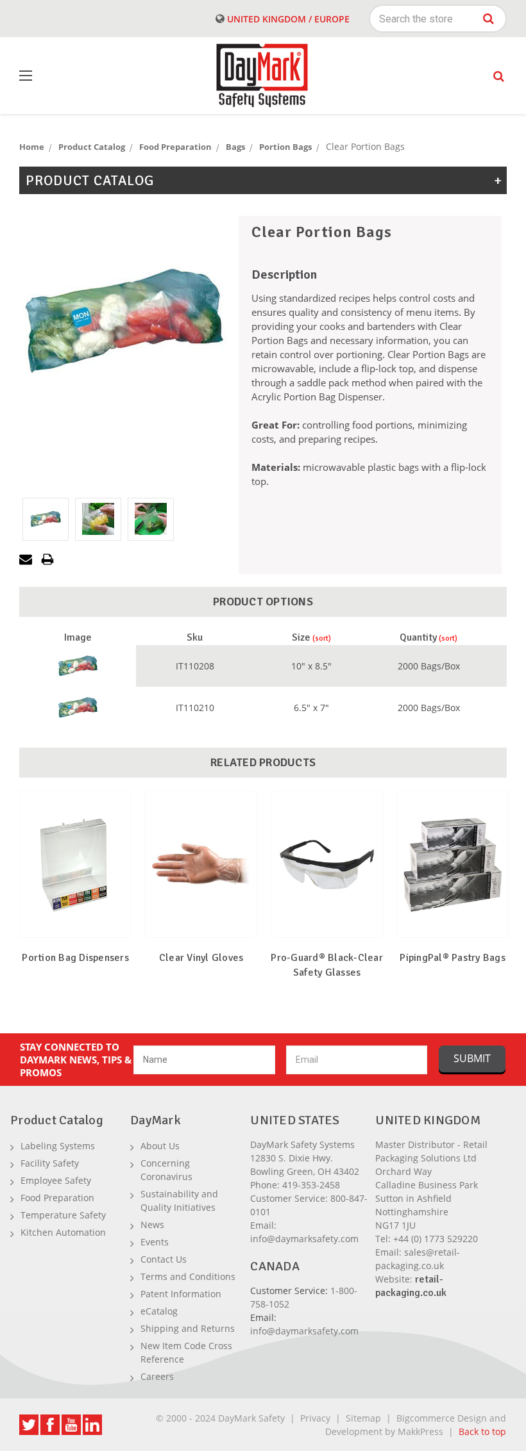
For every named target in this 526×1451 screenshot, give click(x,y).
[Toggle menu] (57, 76)
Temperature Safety (63, 1215)
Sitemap (363, 1418)
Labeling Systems (58, 1146)
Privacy (315, 1418)
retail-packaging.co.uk (410, 1286)
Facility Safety (50, 1163)
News (152, 1224)
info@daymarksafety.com (304, 1239)
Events (154, 1242)
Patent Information (180, 1294)
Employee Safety (56, 1180)
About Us (160, 1146)
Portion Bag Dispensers (75, 957)
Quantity (418, 637)
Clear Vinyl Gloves (201, 957)
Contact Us (163, 1259)
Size (301, 637)
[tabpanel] (76, 893)
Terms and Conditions (187, 1276)
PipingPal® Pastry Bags (452, 957)
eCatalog (159, 1311)
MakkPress (420, 1431)
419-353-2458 (311, 1185)
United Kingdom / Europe (287, 19)
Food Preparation (57, 1198)
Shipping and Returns (187, 1328)
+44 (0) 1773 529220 (435, 1239)
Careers (157, 1376)
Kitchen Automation (63, 1232)
